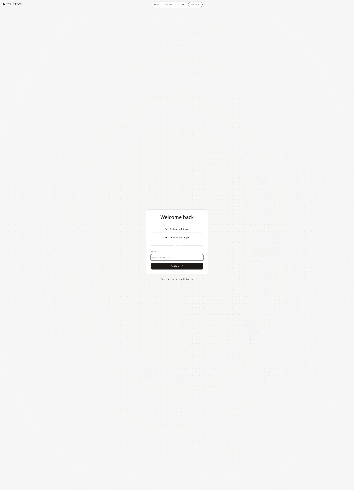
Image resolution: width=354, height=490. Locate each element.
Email (153, 251)
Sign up (189, 279)
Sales (181, 4)
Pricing (169, 4)
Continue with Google (180, 229)
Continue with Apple (179, 237)
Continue (175, 266)
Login (194, 4)
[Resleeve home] (12, 4)
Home (156, 4)
